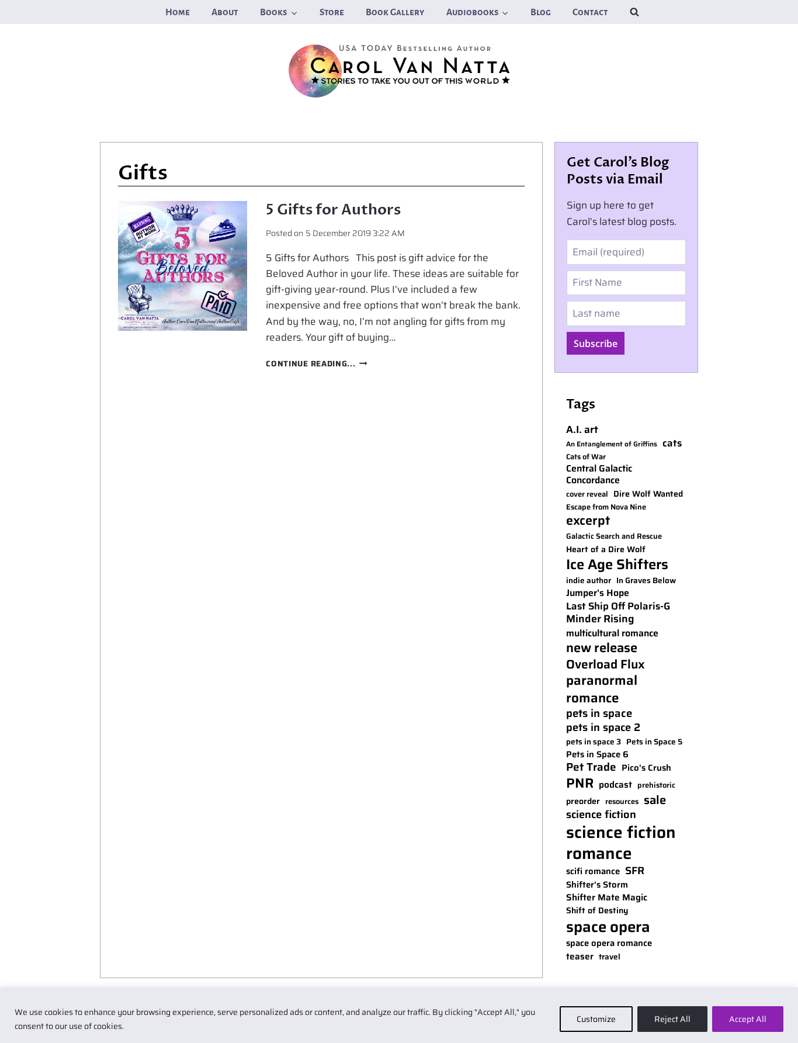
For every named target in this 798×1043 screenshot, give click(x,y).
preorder (583, 801)
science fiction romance (621, 843)
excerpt (588, 520)
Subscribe (595, 343)
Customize (596, 1019)
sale (655, 800)
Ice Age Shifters (617, 564)
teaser (580, 956)
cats (672, 443)
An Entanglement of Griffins (611, 444)
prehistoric (656, 786)
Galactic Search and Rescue (614, 537)
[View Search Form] (634, 11)
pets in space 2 (603, 727)
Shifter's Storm (597, 884)
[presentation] (182, 265)
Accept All (747, 1019)
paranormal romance (601, 689)
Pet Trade (591, 767)
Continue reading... (316, 364)
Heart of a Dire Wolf (606, 549)
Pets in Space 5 (654, 742)
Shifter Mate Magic (606, 897)
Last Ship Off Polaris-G (618, 606)
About (224, 12)
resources (622, 802)
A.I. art (582, 429)
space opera (608, 927)
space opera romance (609, 943)
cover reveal (587, 495)
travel (609, 957)
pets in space (599, 713)
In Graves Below (646, 581)
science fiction (601, 815)
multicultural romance (612, 634)
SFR (634, 871)
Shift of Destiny (597, 910)
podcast (615, 785)
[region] (399, 1015)
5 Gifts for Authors (333, 210)
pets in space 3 (593, 742)
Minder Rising (600, 619)
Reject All (672, 1019)
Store (332, 12)
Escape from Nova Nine (606, 507)
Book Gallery (395, 12)
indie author (588, 581)
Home (177, 12)
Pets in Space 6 (597, 754)
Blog (540, 12)
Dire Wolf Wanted (648, 494)
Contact (590, 12)
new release (601, 648)
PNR (580, 783)
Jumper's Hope (597, 593)
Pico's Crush (646, 768)
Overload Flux (605, 664)
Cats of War (586, 457)
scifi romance (593, 871)
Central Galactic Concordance (599, 475)
